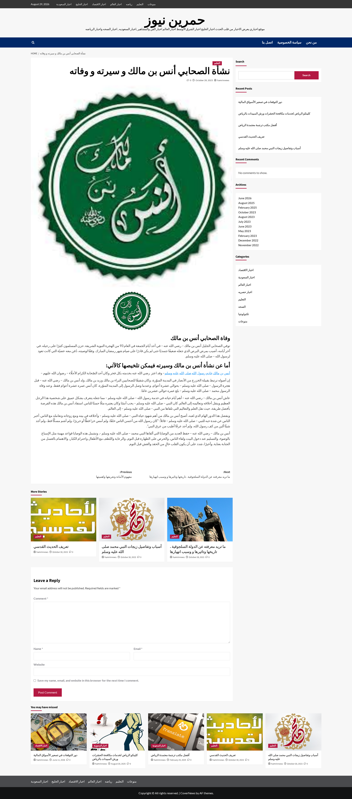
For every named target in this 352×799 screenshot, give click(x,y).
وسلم (168, 373)
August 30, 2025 (118, 763)
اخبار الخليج (82, 4)
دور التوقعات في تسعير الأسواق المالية (260, 101)
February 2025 (247, 207)
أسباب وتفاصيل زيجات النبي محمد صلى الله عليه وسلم (269, 148)
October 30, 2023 (60, 552)
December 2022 (248, 240)
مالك (216, 373)
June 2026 (245, 198)
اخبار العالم (116, 4)
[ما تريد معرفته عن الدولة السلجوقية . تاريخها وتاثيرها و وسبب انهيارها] (200, 519)
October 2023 (247, 212)
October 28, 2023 (204, 80)
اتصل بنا (267, 42)
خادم (209, 373)
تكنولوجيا (243, 314)
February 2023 (247, 235)
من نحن (311, 42)
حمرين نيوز (175, 20)
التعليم (140, 4)
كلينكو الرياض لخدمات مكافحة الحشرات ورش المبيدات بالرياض (274, 113)
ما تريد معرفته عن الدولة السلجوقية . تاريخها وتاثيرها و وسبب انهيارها (198, 549)
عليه (176, 373)
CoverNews (187, 793)
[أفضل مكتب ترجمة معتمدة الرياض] (176, 732)
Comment (41, 598)
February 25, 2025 (178, 760)
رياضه (129, 4)
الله (194, 373)
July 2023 (244, 221)
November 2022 (248, 245)
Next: (189, 474)
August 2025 (246, 203)
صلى (188, 373)
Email (138, 648)
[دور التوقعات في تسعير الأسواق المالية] (59, 732)
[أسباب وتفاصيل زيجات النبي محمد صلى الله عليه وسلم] (131, 519)
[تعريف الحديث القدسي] (63, 519)
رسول (201, 373)
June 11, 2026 (58, 760)
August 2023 (246, 217)
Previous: (114, 474)
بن (221, 373)
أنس (227, 373)
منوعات (152, 4)
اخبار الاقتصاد (99, 4)
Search (240, 62)
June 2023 (245, 226)
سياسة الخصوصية (289, 42)
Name (38, 648)
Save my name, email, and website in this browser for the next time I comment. (88, 680)
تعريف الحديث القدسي (51, 546)
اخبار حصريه (245, 292)
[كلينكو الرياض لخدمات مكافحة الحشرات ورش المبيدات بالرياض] (117, 732)
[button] (33, 42)
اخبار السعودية (64, 4)
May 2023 (244, 231)
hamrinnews (223, 80)
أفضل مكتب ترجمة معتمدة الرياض (257, 125)
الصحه (242, 306)
